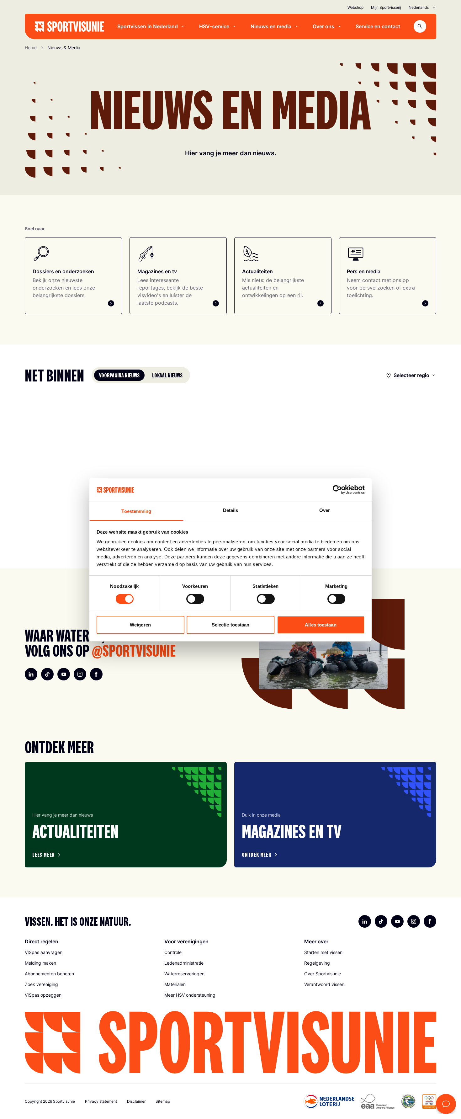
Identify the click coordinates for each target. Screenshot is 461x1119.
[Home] (69, 26)
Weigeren (140, 624)
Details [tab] (230, 510)
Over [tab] (324, 510)
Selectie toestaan (231, 624)
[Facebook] (96, 674)
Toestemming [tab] (136, 511)
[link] (91, 952)
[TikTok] (47, 674)
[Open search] (420, 26)
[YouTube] (63, 674)
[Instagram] (80, 674)
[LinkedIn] (31, 674)
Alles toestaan (320, 624)
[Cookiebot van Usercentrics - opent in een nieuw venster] (337, 489)
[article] (126, 814)
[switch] (195, 599)
